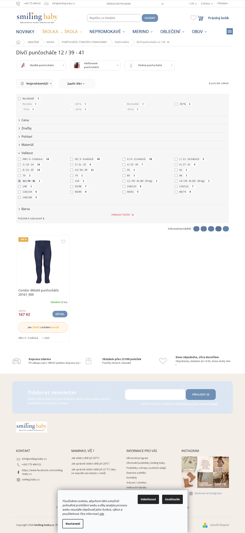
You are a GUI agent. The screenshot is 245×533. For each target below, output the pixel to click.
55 (131, 170)
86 (183, 176)
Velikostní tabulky (136, 487)
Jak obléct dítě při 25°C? (85, 458)
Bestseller (135, 104)
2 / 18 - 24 (31, 165)
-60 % (80, 104)
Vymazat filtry (120, 215)
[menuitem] (25, 32)
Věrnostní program (119, 4)
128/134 (30, 192)
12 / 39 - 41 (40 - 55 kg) (142, 181)
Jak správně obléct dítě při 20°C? (90, 464)
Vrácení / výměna (136, 483)
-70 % (28, 109)
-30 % (132, 109)
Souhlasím (172, 499)
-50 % (184, 104)
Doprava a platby (136, 473)
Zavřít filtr (74, 83)
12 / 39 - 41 (31, 181)
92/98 (80, 186)
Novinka (29, 104)
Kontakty (131, 478)
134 (79, 181)
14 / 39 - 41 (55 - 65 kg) (194, 181)
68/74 (185, 192)
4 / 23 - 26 (135, 165)
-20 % (80, 109)
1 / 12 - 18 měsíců (191, 159)
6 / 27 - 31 (187, 165)
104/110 (134, 186)
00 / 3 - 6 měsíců (87, 159)
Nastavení (73, 524)
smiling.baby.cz (31, 480)
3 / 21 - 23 (83, 165)
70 (26, 176)
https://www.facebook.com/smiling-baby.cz (42, 472)
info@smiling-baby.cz (34, 459)
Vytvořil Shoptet (219, 525)
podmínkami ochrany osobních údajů (196, 404)
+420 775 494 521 (31, 464)
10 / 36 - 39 (84, 170)
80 (131, 176)
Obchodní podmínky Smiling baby (145, 463)
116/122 (186, 186)
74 (79, 176)
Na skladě (31, 99)
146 (27, 186)
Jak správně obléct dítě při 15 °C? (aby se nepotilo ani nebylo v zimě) (93, 471)
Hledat (150, 18)
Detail (59, 314)
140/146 (30, 197)
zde (101, 514)
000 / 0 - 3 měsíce (36, 159)
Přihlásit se (201, 394)
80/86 (80, 192)
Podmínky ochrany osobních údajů (146, 468)
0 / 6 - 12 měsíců (139, 159)
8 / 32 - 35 (31, 170)
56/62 (132, 192)
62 (183, 170)
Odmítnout (148, 499)
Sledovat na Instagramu (208, 493)
